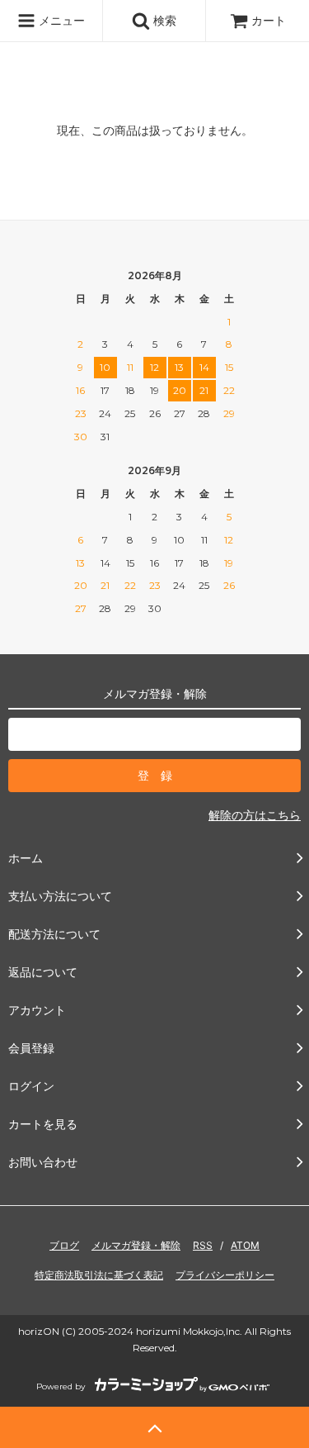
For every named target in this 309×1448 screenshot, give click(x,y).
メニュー (60, 20)
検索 (163, 20)
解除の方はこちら (254, 815)
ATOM (245, 1245)
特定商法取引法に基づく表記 (99, 1275)
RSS (203, 1245)
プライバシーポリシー (225, 1275)
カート (268, 20)
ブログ (64, 1245)
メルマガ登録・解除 (135, 1245)
